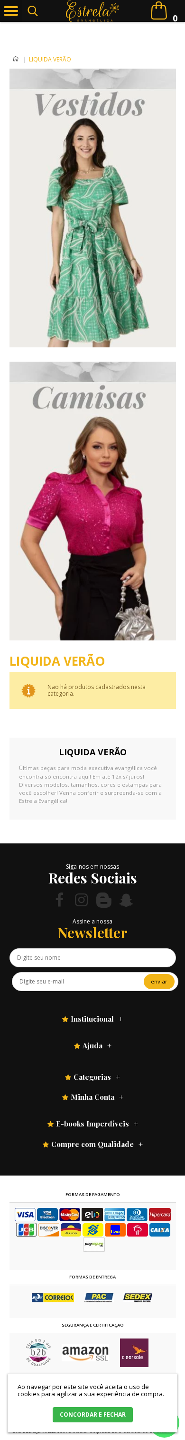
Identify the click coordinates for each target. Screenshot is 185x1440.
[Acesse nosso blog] (103, 900)
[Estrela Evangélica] (93, 11)
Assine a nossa (92, 921)
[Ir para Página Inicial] (16, 59)
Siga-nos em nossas (92, 866)
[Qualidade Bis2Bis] (38, 1364)
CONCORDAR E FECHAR (93, 1414)
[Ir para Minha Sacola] (159, 10)
